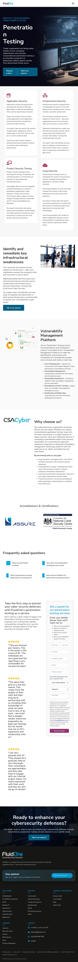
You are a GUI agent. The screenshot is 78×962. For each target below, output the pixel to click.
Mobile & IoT (6, 917)
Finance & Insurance (34, 899)
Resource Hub (57, 896)
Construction (32, 896)
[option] (20, 521)
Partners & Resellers (9, 943)
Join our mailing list (61, 875)
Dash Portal (57, 905)
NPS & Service (6, 937)
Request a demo (9, 72)
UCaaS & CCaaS (7, 914)
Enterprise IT (6, 908)
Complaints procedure (28, 952)
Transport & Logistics (34, 902)
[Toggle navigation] (73, 3)
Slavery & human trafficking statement (48, 952)
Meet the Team (7, 931)
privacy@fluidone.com (61, 720)
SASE (4, 902)
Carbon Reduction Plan (67, 952)
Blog (54, 902)
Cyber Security (7, 911)
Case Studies (57, 899)
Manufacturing (32, 905)
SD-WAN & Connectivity (10, 899)
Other (30, 914)
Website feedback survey (9, 955)
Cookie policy (16, 952)
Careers (4, 934)
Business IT (6, 905)
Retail (30, 908)
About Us (5, 928)
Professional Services (34, 911)
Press (4, 940)
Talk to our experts (25, 72)
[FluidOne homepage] (12, 855)
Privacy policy (6, 952)
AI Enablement (7, 896)
